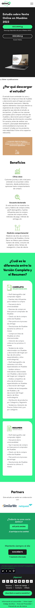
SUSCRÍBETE (17, 552)
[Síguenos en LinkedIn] (19, 581)
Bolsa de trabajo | (22, 585)
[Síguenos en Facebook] (3, 581)
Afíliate (26, 588)
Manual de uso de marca (17, 606)
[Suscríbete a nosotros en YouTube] (15, 581)
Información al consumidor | (13, 601)
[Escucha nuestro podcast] (23, 581)
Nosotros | (10, 585)
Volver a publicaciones (10, 79)
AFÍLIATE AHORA (19, 527)
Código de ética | (10, 604)
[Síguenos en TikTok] (27, 581)
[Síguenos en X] (7, 581)
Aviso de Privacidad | (25, 604)
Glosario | (10, 588)
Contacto (18, 588)
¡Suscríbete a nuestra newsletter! (17, 593)
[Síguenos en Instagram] (11, 581)
